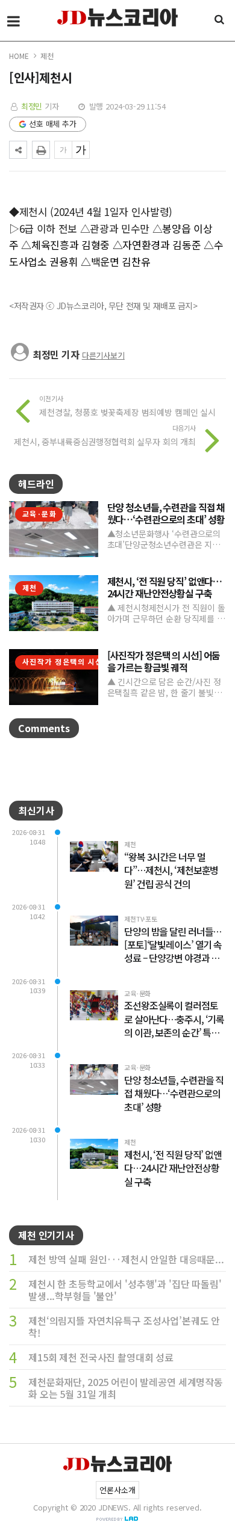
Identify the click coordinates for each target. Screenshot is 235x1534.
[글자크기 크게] (81, 150)
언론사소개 (117, 1489)
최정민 (32, 106)
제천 (47, 56)
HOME (18, 56)
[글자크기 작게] (63, 150)
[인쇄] (41, 150)
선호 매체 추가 (53, 123)
